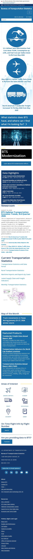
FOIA (2, 533)
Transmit (7, 441)
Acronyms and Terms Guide (8, 511)
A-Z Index (29, 17)
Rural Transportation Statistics (12, 270)
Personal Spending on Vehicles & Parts (15, 180)
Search (7, 430)
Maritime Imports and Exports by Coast (15, 274)
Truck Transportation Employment (14, 176)
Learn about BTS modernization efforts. (16, 163)
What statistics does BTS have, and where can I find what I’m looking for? (15, 121)
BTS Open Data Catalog (8, 504)
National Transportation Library (10, 506)
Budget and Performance (8, 524)
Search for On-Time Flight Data (10, 509)
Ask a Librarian (5, 502)
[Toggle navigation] (29, 12)
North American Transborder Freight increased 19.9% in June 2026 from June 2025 (16, 239)
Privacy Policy (5, 543)
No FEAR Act (4, 538)
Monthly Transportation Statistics (13, 285)
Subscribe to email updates (11, 468)
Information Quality (6, 536)
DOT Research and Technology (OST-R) (12, 491)
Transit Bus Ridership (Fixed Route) (14, 200)
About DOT (4, 521)
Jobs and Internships (6, 489)
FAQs (2, 487)
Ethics (2, 531)
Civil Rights (4, 526)
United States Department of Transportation (14, 5)
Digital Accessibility (6, 529)
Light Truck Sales (8, 191)
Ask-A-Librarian (18, 17)
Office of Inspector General (8, 541)
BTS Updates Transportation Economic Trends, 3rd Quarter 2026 (15, 214)
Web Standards (5, 550)
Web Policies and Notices (8, 548)
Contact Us (4, 484)
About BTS (4, 482)
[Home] (16, 9)
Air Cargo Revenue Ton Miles (12, 195)
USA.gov (3, 546)
